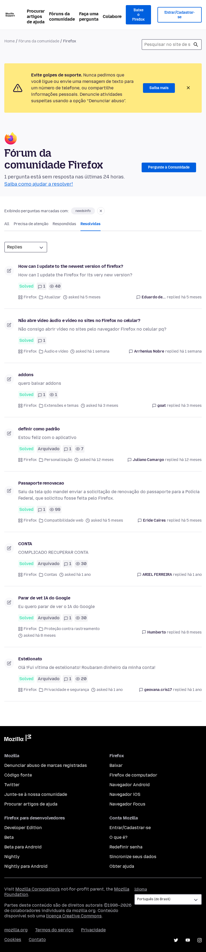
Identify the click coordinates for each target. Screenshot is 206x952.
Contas (50, 574)
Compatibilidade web (63, 520)
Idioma (140, 889)
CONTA (25, 543)
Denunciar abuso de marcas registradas (45, 765)
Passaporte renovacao (41, 483)
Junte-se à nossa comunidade (35, 794)
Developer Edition (23, 827)
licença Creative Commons (74, 915)
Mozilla (17, 739)
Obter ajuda (121, 866)
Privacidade (93, 929)
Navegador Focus (127, 804)
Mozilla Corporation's (37, 889)
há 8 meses (191, 632)
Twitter (12, 784)
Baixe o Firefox (138, 15)
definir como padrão (39, 428)
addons (26, 374)
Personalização (58, 459)
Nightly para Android (25, 866)
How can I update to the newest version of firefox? (70, 266)
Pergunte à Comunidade (169, 167)
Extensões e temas (61, 405)
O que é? (118, 837)
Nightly (12, 856)
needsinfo (83, 211)
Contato (37, 939)
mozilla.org (16, 929)
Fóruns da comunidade (62, 16)
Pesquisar (196, 44)
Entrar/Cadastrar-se (179, 15)
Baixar (116, 765)
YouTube (188, 940)
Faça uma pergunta (88, 16)
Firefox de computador (133, 775)
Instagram (199, 940)
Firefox (30, 297)
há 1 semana (191, 351)
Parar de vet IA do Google (44, 598)
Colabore (112, 16)
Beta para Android (23, 847)
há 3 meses (191, 405)
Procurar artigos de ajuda (36, 16)
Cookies (12, 939)
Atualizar (52, 297)
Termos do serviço (54, 929)
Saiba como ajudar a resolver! (38, 184)
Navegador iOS (124, 794)
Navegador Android (129, 784)
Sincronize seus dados (132, 856)
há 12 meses (190, 459)
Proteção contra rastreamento (72, 629)
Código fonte (18, 775)
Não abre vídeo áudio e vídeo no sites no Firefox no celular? (79, 320)
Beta (9, 837)
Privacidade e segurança (66, 689)
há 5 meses (191, 297)
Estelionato (30, 658)
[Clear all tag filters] (101, 211)
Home (9, 41)
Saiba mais (158, 88)
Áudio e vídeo (56, 351)
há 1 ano (194, 574)
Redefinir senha (125, 847)
